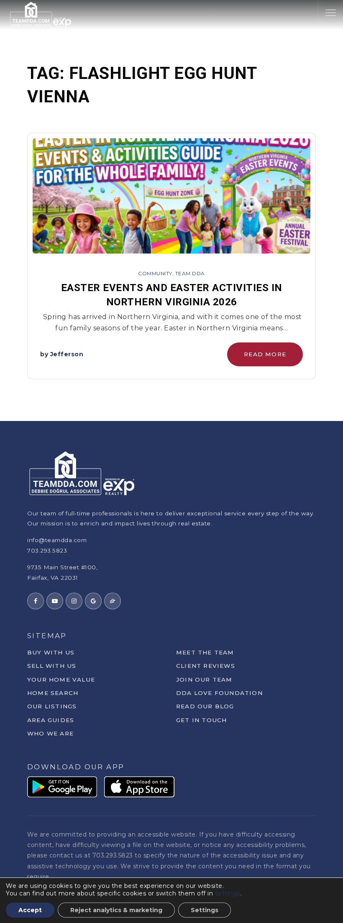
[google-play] (62, 786)
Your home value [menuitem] (61, 679)
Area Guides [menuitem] (50, 720)
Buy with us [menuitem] (50, 652)
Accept (30, 910)
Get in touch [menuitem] (201, 720)
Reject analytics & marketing (116, 910)
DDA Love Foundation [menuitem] (219, 693)
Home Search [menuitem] (52, 693)
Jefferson (67, 354)
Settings (204, 910)
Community (155, 273)
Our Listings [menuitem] (52, 706)
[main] (171, 210)
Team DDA (190, 273)
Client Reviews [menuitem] (205, 665)
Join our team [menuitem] (204, 679)
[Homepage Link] (41, 14)
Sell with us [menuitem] (51, 665)
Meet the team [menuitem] (205, 652)
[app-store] (139, 786)
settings (228, 893)
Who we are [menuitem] (50, 733)
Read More (265, 354)
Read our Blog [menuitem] (205, 706)
